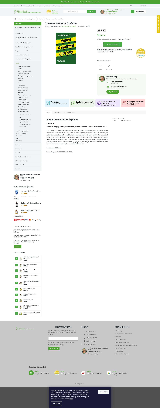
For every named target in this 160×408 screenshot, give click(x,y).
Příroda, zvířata (22, 99)
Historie (20, 80)
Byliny (19, 68)
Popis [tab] (48, 112)
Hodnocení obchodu (58, 6)
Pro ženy (20, 92)
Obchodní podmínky (122, 342)
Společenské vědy (23, 109)
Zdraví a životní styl (23, 111)
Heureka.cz (65, 375)
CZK (131, 6)
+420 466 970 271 (111, 12)
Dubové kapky (19, 33)
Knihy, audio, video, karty (23, 59)
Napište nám (113, 92)
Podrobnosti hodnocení (69, 26)
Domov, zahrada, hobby (24, 71)
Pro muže (18, 149)
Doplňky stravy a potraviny (23, 47)
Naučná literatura (23, 88)
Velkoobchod (120, 351)
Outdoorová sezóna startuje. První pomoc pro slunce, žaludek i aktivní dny (27, 241)
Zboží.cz (90, 375)
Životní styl (23, 127)
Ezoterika (20, 78)
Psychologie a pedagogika (25, 95)
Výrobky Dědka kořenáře (23, 43)
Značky (17, 169)
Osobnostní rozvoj (23, 90)
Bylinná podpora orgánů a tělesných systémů (26, 38)
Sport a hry (21, 107)
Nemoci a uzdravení (25, 119)
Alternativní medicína (25, 115)
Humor (20, 83)
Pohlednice (19, 140)
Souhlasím (104, 392)
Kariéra (39, 6)
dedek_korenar (91, 341)
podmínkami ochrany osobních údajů (61, 343)
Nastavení (56, 404)
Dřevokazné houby (21, 161)
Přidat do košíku (112, 44)
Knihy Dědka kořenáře (24, 66)
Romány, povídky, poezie (25, 102)
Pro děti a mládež (23, 97)
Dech (21, 117)
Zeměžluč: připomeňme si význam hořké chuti (26, 230)
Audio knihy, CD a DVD (22, 131)
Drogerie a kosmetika (22, 51)
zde (71, 399)
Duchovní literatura (23, 73)
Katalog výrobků (80, 384)
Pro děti (17, 153)
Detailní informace (103, 60)
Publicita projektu (121, 348)
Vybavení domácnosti (22, 55)
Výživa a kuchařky (24, 122)
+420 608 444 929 (91, 338)
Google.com (117, 375)
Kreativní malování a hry (23, 157)
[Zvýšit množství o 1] (104, 43)
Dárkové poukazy (20, 165)
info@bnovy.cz (90, 331)
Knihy (17, 63)
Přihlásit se (54, 348)
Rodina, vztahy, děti (23, 104)
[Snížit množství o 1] (104, 45)
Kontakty (16, 6)
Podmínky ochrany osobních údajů (127, 345)
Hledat (91, 11)
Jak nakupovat (47, 6)
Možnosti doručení (124, 39)
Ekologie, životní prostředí (25, 76)
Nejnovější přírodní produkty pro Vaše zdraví (27, 28)
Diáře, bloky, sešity (21, 133)
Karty (17, 138)
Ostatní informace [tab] (69, 112)
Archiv (17, 247)
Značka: (84, 26)
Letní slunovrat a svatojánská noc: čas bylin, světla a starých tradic (27, 235)
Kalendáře (19, 136)
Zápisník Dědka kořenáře (27, 6)
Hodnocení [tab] (57, 112)
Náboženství (21, 85)
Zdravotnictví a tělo (25, 124)
